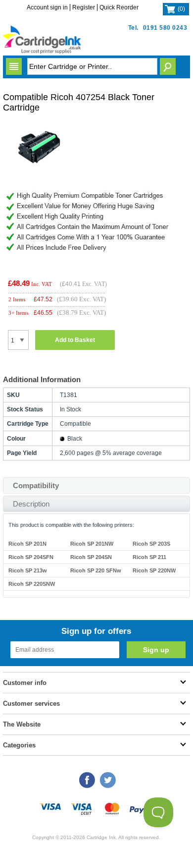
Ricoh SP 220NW (154, 570)
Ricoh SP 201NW (91, 544)
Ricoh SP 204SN (91, 557)
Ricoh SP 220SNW (31, 584)
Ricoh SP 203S (151, 544)
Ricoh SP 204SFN (30, 557)
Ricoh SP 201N (27, 544)
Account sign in (47, 7)
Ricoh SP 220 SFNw (95, 570)
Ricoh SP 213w (27, 570)
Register (83, 7)
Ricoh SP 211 (149, 557)
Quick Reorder (119, 7)
